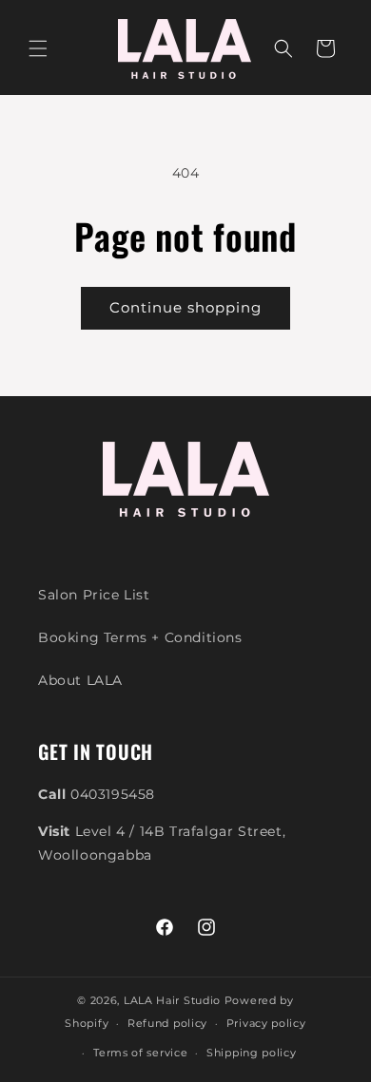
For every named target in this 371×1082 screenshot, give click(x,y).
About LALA (80, 680)
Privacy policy (266, 1023)
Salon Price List (94, 594)
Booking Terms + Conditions (140, 637)
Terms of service (140, 1052)
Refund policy (167, 1023)
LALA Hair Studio (172, 1000)
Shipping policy (251, 1052)
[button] (38, 48)
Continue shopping (185, 307)
